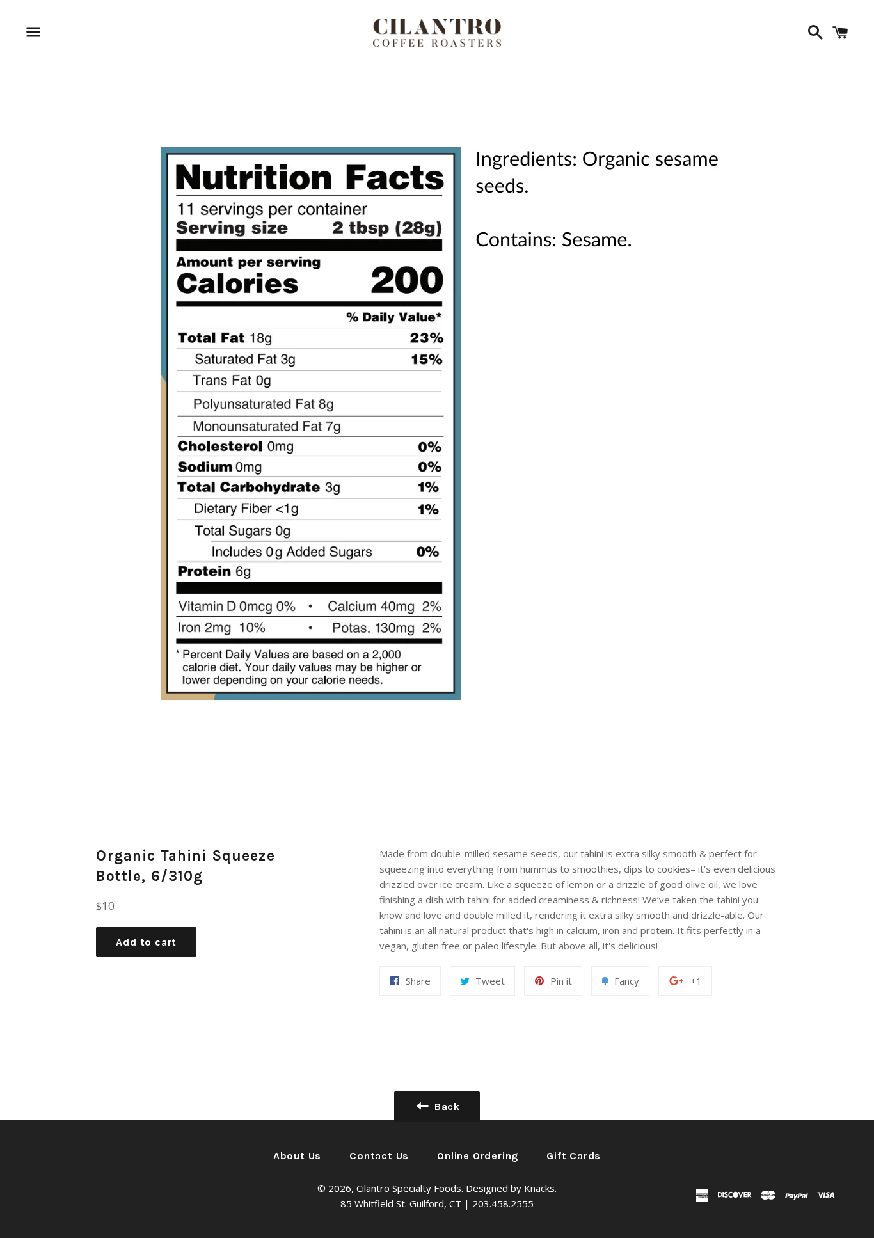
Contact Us (379, 1156)
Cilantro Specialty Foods (408, 1188)
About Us (297, 1156)
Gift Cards (573, 1156)
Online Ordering (477, 1156)
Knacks (539, 1188)
